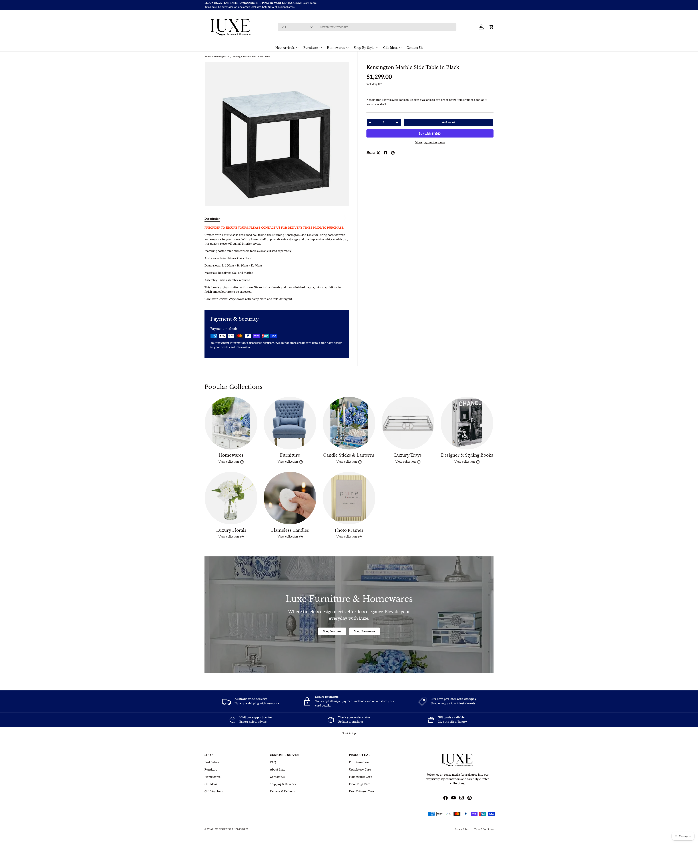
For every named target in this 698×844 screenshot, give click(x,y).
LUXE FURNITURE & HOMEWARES (230, 829)
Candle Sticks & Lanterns (349, 455)
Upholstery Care (360, 769)
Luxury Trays (408, 455)
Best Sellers (211, 762)
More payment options (430, 142)
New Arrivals (284, 47)
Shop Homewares (364, 631)
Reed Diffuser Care (361, 791)
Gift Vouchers (213, 791)
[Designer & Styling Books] (467, 423)
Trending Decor (221, 56)
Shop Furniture (332, 631)
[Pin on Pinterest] (392, 152)
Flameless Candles (290, 530)
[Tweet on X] (378, 152)
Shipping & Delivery (283, 784)
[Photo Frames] (349, 498)
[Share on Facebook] (385, 152)
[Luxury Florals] (231, 498)
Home (207, 56)
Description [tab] (212, 219)
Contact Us (414, 47)
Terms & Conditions (484, 829)
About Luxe (277, 769)
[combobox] (367, 27)
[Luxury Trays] (408, 423)
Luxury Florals (231, 530)
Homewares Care (360, 777)
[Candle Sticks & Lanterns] (349, 423)
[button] (491, 27)
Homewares (336, 47)
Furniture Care (359, 762)
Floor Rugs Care (359, 784)
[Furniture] (290, 423)
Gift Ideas (390, 47)
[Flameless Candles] (290, 498)
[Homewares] (231, 423)
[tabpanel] (276, 263)
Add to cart (448, 122)
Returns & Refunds (282, 791)
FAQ (273, 762)
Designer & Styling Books (467, 455)
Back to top (349, 733)
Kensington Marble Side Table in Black (251, 56)
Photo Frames (349, 530)
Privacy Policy (462, 829)
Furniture (310, 47)
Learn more (317, 5)
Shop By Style (364, 47)
